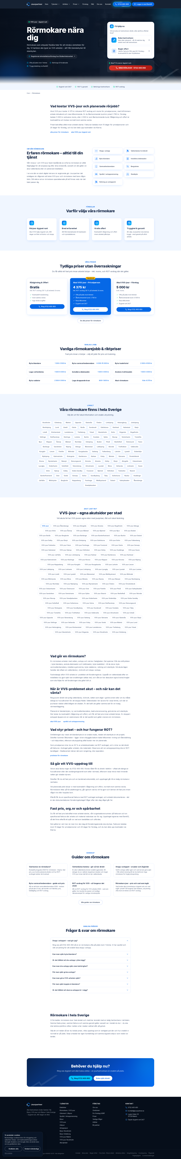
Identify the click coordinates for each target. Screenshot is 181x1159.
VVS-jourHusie (134, 550)
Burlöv (86, 437)
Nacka (126, 476)
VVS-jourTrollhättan (72, 613)
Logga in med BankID (144, 4)
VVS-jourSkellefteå (118, 593)
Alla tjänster (64, 1143)
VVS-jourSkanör (100, 593)
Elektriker (63, 1107)
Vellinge (43, 437)
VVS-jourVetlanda (68, 622)
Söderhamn (53, 466)
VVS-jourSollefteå (52, 603)
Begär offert (93, 1153)
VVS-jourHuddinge (117, 550)
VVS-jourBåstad (82, 531)
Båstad (68, 442)
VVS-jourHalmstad (48, 550)
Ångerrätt (151, 1153)
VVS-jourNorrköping (132, 579)
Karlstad (116, 427)
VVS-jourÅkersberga (61, 526)
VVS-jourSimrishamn (66, 593)
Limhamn (130, 466)
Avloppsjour (64, 1128)
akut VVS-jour (55, 721)
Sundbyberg (95, 476)
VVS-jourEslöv (114, 540)
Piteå (108, 442)
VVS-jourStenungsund (127, 603)
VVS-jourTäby (128, 608)
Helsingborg (122, 422)
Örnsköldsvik (134, 456)
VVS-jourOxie (84, 589)
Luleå (45, 432)
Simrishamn (126, 437)
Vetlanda (119, 466)
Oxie (57, 476)
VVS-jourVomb (100, 622)
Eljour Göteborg (65, 1134)
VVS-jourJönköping (72, 555)
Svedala (96, 437)
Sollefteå (65, 466)
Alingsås (125, 461)
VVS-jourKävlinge (67, 560)
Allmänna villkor (120, 1153)
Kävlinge (67, 437)
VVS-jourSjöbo (84, 593)
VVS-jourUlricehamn (111, 613)
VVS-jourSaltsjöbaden (133, 589)
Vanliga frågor (97, 1119)
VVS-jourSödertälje (109, 598)
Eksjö (116, 461)
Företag (85, 4)
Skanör (132, 471)
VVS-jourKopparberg (55, 564)
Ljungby (42, 466)
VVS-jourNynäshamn (90, 584)
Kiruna (41, 461)
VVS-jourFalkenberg (132, 540)
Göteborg (57, 422)
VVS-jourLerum (128, 564)
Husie (140, 466)
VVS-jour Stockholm (67, 1140)
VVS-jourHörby (99, 550)
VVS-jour (45, 526)
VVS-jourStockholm (100, 632)
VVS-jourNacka (98, 579)
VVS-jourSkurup (49, 598)
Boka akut (85, 1153)
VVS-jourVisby (84, 622)
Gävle (74, 427)
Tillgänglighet (136, 1155)
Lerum (52, 451)
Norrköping (47, 427)
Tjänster (54, 4)
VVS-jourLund (132, 622)
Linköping (109, 422)
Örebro (98, 422)
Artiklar (65, 4)
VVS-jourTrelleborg (113, 627)
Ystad (92, 432)
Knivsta (88, 461)
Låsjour (62, 1125)
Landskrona (69, 432)
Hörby (107, 461)
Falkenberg (106, 451)
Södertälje (138, 451)
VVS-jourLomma (135, 569)
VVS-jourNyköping (71, 584)
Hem (46, 4)
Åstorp (58, 442)
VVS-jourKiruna (84, 560)
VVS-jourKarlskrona (108, 555)
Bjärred (100, 471)
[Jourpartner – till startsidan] (34, 4)
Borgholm (64, 480)
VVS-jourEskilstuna (97, 540)
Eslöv (113, 432)
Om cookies (8, 1153)
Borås (83, 427)
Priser (75, 4)
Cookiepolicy (143, 1153)
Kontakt (108, 4)
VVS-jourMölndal (126, 574)
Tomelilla (138, 437)
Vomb (66, 476)
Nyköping (45, 456)
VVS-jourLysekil (70, 574)
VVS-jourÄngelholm (115, 526)
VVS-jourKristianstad (73, 627)
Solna (84, 476)
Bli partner (96, 1125)
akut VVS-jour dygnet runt (81, 132)
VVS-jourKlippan (101, 560)
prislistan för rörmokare (59, 755)
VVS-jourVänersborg (65, 617)
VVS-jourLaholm (111, 564)
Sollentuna (116, 476)
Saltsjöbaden (124, 480)
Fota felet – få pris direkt (106, 1153)
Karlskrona (83, 456)
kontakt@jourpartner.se (136, 1111)
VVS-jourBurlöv (120, 535)
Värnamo (121, 456)
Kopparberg (76, 480)
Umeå (65, 427)
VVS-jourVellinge (50, 622)
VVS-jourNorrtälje (52, 584)
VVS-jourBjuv (115, 531)
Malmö (68, 422)
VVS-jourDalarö (136, 535)
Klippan (49, 442)
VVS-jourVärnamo (101, 617)
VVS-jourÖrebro (108, 584)
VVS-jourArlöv (50, 531)
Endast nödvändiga (32, 1149)
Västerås (89, 422)
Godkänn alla (13, 1149)
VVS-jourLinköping (83, 569)
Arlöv (48, 471)
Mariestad (88, 447)
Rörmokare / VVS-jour (67, 1110)
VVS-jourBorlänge (80, 535)
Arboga (78, 447)
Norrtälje (78, 442)
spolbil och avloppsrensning (73, 721)
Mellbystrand (101, 480)
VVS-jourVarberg (83, 617)
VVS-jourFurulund (100, 545)
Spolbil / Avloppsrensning (68, 1116)
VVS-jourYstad (130, 627)
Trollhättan (122, 447)
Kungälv (42, 451)
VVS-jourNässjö (114, 579)
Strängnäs (70, 456)
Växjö (136, 427)
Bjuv (40, 442)
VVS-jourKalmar (90, 555)
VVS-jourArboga (133, 526)
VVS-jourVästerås (119, 617)
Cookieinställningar (148, 1155)
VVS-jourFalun (65, 545)
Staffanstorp (54, 437)
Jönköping (135, 422)
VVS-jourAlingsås (79, 526)
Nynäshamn (52, 461)
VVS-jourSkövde (135, 593)
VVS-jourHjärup (66, 550)
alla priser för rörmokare (59, 132)
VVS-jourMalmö (116, 622)
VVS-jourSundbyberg (74, 608)
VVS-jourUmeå (128, 613)
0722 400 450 (123, 4)
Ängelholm (134, 432)
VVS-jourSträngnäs (55, 608)
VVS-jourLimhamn (65, 569)
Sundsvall (92, 427)
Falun (140, 442)
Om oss (99, 4)
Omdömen (96, 1110)
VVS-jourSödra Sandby (129, 598)
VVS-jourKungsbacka (93, 564)
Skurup (114, 437)
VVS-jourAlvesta (97, 526)
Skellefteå (118, 442)
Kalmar (93, 456)
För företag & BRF (99, 1113)
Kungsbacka (83, 451)
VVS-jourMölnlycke (48, 579)
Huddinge (137, 476)
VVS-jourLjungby (101, 569)
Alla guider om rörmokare (90, 902)
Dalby (65, 471)
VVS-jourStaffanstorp (106, 603)
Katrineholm (58, 456)
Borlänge (46, 447)
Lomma (77, 437)
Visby (102, 456)
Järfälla (42, 480)
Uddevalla (134, 447)
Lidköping (100, 447)
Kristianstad (55, 432)
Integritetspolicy (132, 1153)
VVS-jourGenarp (133, 545)
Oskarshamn (137, 461)
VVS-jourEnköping (79, 540)
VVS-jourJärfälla (54, 555)
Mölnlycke (53, 480)
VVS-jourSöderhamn (89, 598)
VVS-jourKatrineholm (48, 560)
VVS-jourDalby (46, 540)
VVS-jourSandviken (46, 593)
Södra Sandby (77, 471)
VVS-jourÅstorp (66, 531)
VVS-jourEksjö (62, 540)
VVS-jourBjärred (99, 531)
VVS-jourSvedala (111, 608)
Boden (99, 442)
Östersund (130, 442)
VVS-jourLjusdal (118, 569)
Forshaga (88, 480)
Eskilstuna (104, 427)
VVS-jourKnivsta (118, 560)
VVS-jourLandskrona (93, 627)
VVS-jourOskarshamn (47, 589)
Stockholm (46, 422)
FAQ (92, 4)
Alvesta (98, 461)
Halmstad (126, 427)
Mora (110, 466)
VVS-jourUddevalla (91, 613)
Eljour (61, 1119)
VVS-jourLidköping (47, 569)
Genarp (75, 476)
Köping (68, 447)
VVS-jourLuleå (53, 574)
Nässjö (64, 461)
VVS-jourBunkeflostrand (100, 535)
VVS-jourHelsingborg (53, 627)
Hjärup (56, 471)
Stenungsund (76, 461)
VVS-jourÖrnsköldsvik (127, 584)
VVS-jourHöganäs (82, 632)
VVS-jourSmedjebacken (69, 598)
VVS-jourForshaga (82, 545)
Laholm (117, 451)
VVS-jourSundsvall (94, 608)
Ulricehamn (90, 466)
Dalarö (112, 480)
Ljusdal (101, 466)
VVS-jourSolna (88, 603)
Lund (57, 427)
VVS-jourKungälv (73, 564)
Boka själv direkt (103, 1078)
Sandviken (58, 447)
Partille (61, 451)
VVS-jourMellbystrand (107, 574)
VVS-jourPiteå (115, 589)
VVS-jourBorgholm (62, 535)
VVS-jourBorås (44, 535)
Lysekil (127, 451)
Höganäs (122, 432)
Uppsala (78, 422)
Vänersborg (77, 466)
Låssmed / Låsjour (66, 1113)
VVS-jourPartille (99, 589)
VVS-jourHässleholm (63, 632)
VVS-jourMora (65, 579)
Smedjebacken (90, 485)
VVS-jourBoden (130, 531)
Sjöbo (106, 437)
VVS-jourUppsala (46, 617)
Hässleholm (102, 432)
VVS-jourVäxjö (135, 617)
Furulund (90, 471)
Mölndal (71, 451)
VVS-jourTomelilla (54, 613)
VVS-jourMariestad (87, 574)
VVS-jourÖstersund (67, 589)
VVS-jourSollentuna (70, 603)
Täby (106, 476)
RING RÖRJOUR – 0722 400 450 (132, 68)
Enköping (89, 442)
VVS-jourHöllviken (83, 550)
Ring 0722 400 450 (48, 306)
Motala (111, 456)
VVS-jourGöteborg (119, 632)
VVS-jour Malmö (65, 1137)
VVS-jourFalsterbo (48, 545)
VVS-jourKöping (135, 560)
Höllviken (110, 471)
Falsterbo (121, 471)
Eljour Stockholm (65, 1131)
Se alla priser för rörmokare (90, 321)
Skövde (111, 447)
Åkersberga (138, 480)
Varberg (95, 451)
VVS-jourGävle (117, 545)
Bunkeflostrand (46, 476)
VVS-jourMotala (81, 579)
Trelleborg (81, 432)
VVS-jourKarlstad (126, 555)
